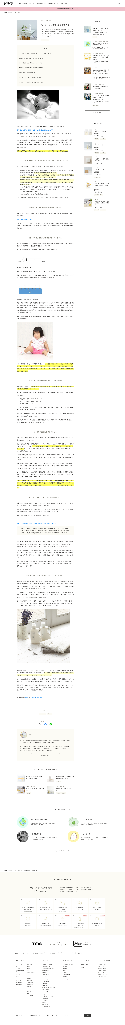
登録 (88, 1015)
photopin (33, 697)
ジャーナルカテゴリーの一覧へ (62, 851)
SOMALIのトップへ (45, 755)
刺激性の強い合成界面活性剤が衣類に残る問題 (31, 58)
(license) (39, 697)
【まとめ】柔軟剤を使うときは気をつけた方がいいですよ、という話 (35, 53)
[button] (119, 3)
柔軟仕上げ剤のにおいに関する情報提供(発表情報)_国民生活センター (37, 523)
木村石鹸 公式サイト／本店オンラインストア (25, 1021)
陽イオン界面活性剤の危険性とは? (27, 72)
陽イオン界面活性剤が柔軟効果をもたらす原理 (30, 63)
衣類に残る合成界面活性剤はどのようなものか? (31, 68)
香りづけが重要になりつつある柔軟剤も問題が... (31, 77)
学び (49, 714)
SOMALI (42, 714)
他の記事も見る (97, 112)
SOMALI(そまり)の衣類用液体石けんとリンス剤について (32, 82)
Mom (26, 697)
